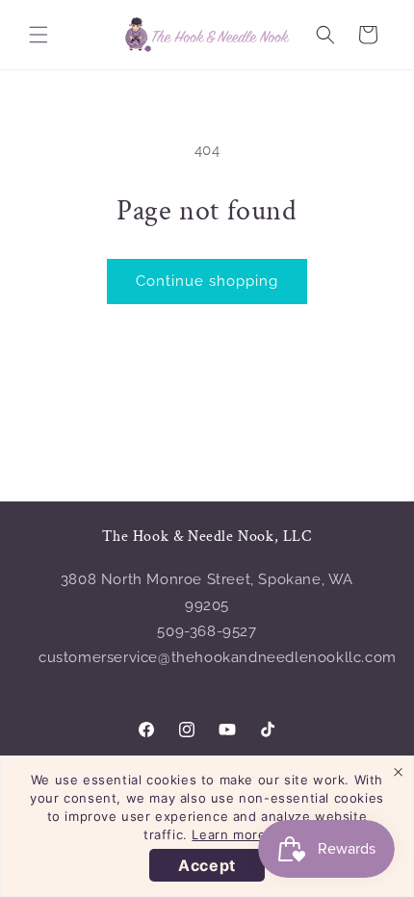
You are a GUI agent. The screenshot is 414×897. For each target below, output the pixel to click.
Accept (207, 865)
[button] (38, 34)
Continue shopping (207, 281)
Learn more (229, 834)
